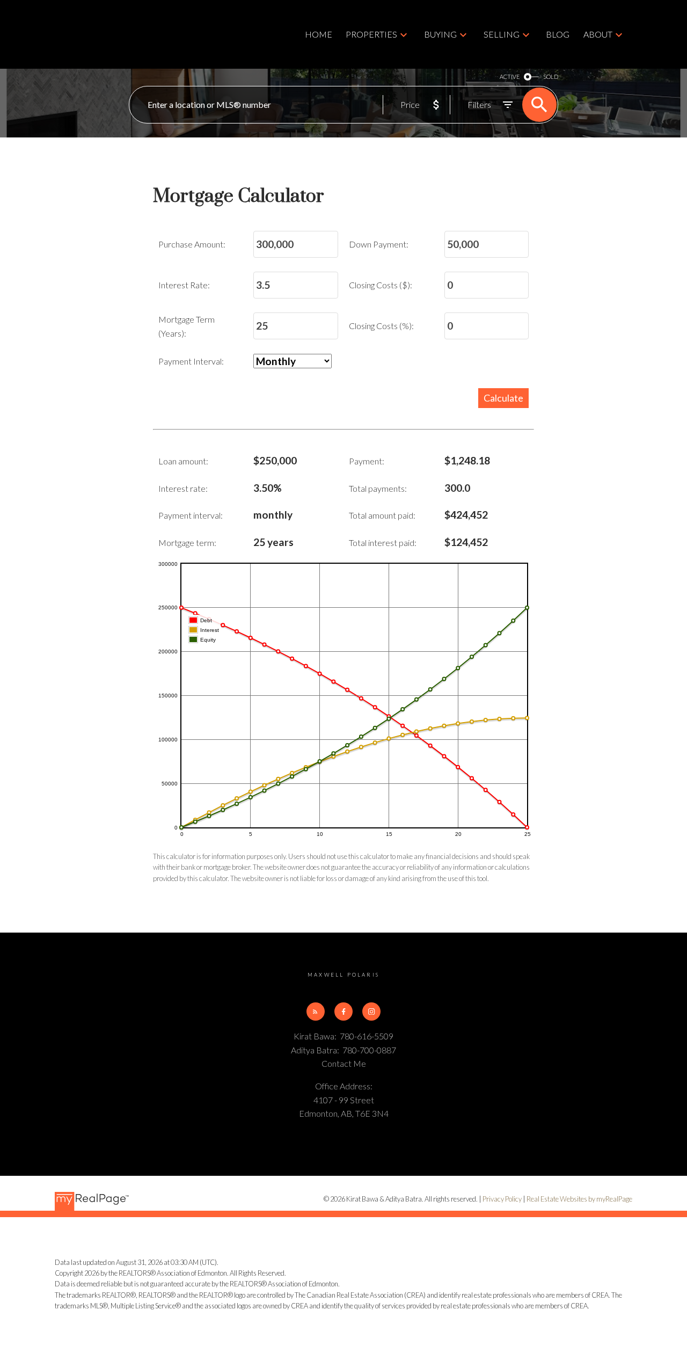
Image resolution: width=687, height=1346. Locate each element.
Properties (371, 34)
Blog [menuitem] (557, 34)
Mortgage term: (187, 542)
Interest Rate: (184, 285)
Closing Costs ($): (380, 285)
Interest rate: (183, 488)
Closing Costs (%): (381, 326)
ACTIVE (510, 76)
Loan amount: (183, 461)
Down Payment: (378, 244)
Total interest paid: (382, 542)
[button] (315, 1011)
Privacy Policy (502, 1199)
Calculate (503, 398)
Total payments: (378, 488)
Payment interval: (190, 515)
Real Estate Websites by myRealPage (579, 1199)
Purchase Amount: (191, 244)
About (597, 34)
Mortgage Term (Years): (186, 326)
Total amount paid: (382, 515)
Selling (502, 34)
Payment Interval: (191, 361)
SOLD (550, 76)
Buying (440, 34)
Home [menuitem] (318, 34)
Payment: (366, 461)
